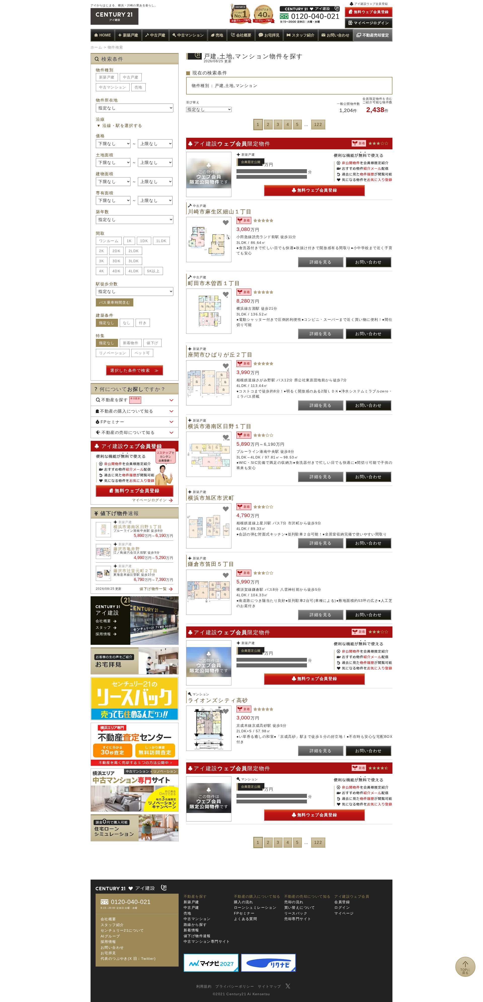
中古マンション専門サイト (207, 941)
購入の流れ (243, 902)
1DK (144, 241)
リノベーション (112, 353)
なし (127, 323)
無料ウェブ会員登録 (317, 190)
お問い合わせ (338, 35)
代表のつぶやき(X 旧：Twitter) (128, 959)
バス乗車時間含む (114, 302)
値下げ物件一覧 (153, 589)
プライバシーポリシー (234, 986)
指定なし (107, 323)
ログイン (342, 907)
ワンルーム (108, 241)
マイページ (344, 913)
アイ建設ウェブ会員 (351, 896)
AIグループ (110, 936)
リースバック (295, 913)
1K (129, 241)
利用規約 (204, 986)
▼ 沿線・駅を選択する (119, 125)
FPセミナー (113, 422)
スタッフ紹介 (303, 35)
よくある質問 (245, 919)
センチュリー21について (122, 930)
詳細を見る (321, 262)
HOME (105, 35)
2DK (116, 251)
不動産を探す (120, 399)
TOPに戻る (465, 971)
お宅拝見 (271, 35)
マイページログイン (149, 500)
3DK (116, 261)
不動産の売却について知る (128, 432)
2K (101, 251)
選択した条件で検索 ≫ (134, 370)
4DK (116, 271)
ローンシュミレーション (255, 907)
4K (101, 271)
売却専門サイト (297, 919)
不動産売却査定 (376, 35)
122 (318, 124)
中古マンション (190, 35)
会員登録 (342, 902)
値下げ (152, 343)
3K (101, 261)
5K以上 (153, 271)
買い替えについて (299, 907)
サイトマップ (269, 986)
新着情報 (191, 930)
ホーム (96, 47)
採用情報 (103, 634)
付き (143, 323)
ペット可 (142, 353)
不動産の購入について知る (126, 411)
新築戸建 (130, 35)
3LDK (134, 261)
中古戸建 (157, 35)
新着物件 (131, 343)
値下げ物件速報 (197, 936)
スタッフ (103, 627)
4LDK (134, 271)
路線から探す (195, 925)
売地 (219, 35)
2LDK (134, 251)
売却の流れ (294, 902)
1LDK (161, 241)
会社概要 (243, 35)
